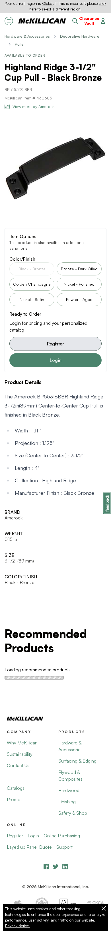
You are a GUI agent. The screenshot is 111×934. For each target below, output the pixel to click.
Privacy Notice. (17, 926)
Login (55, 360)
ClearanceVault (89, 21)
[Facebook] (46, 866)
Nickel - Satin (32, 299)
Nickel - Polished (79, 284)
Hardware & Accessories (27, 36)
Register (55, 344)
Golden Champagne (32, 284)
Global (47, 3)
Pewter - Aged (79, 299)
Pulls (19, 44)
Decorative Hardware (79, 36)
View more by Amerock (34, 106)
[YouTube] (55, 866)
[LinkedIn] (65, 866)
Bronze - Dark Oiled (79, 268)
